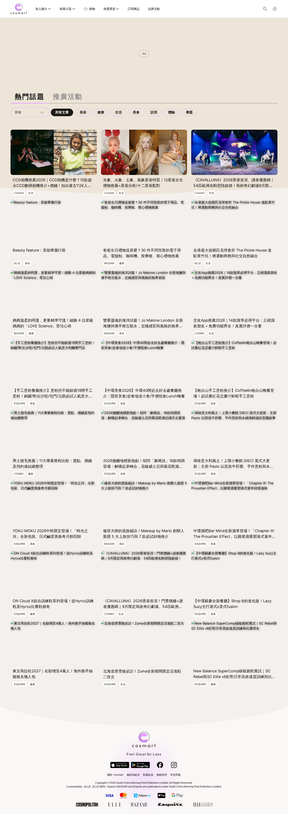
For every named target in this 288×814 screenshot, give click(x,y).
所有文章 (62, 112)
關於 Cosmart (115, 774)
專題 (189, 112)
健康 (100, 112)
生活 (118, 112)
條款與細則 (133, 774)
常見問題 (175, 774)
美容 (83, 112)
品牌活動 (154, 9)
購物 (92, 9)
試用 (154, 112)
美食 (136, 112)
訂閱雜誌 (134, 9)
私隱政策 (148, 774)
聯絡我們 (162, 774)
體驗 (171, 112)
